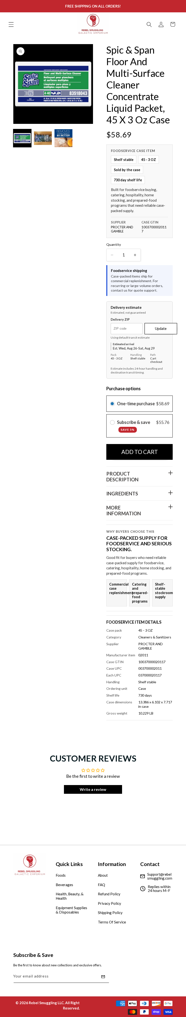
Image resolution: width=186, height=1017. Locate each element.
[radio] (112, 403)
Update (161, 328)
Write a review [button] (93, 789)
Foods (61, 875)
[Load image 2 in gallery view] (43, 138)
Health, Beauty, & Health (70, 896)
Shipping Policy (110, 912)
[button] (11, 24)
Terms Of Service (112, 922)
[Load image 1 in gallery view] (22, 138)
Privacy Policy (109, 903)
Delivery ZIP (120, 319)
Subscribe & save (134, 425)
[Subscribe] (103, 976)
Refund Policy (109, 894)
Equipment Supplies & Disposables (71, 910)
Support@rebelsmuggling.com (159, 876)
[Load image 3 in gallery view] (63, 138)
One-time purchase (136, 403)
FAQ (101, 884)
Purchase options (123, 388)
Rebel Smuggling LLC (46, 1003)
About (103, 875)
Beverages (64, 884)
